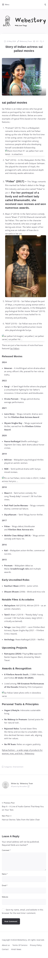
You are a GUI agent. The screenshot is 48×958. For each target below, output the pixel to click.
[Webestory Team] (5, 784)
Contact (5, 949)
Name (5, 874)
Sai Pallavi (14, 348)
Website (5, 897)
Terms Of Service (19, 945)
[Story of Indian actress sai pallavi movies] (24, 77)
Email (4, 885)
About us (6, 945)
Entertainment (18, 767)
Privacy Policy (36, 945)
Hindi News (16, 949)
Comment (6, 850)
